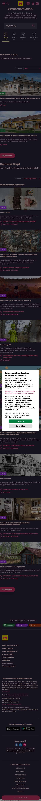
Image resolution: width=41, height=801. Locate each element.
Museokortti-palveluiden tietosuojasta (20, 391)
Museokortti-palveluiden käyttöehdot (19, 393)
